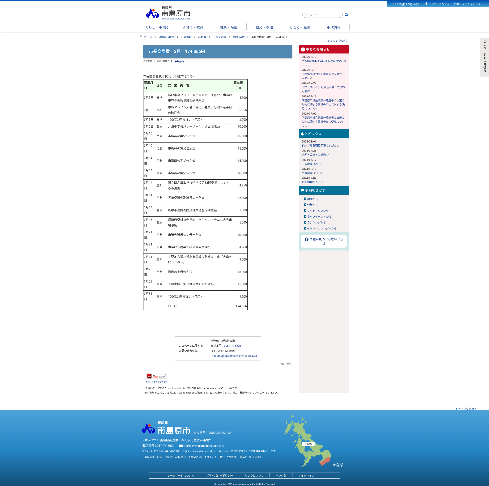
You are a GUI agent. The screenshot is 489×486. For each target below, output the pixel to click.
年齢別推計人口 (311, 182)
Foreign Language (406, 4)
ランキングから (316, 222)
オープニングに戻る (469, 4)
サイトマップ (306, 475)
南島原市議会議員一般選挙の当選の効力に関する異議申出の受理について (323, 121)
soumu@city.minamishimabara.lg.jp (235, 355)
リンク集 (281, 475)
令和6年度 (238, 37)
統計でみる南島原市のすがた (319, 145)
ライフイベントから (319, 216)
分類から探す (166, 37)
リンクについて (254, 475)
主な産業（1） (311, 173)
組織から (312, 199)
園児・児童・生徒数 (314, 154)
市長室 (202, 37)
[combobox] (322, 15)
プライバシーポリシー (219, 475)
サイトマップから (318, 210)
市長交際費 (219, 37)
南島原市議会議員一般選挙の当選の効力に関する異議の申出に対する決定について (323, 104)
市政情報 (186, 37)
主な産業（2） (311, 164)
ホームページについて (180, 475)
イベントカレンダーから (322, 228)
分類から (312, 205)
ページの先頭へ (467, 408)
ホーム (148, 37)
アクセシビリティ (439, 4)
